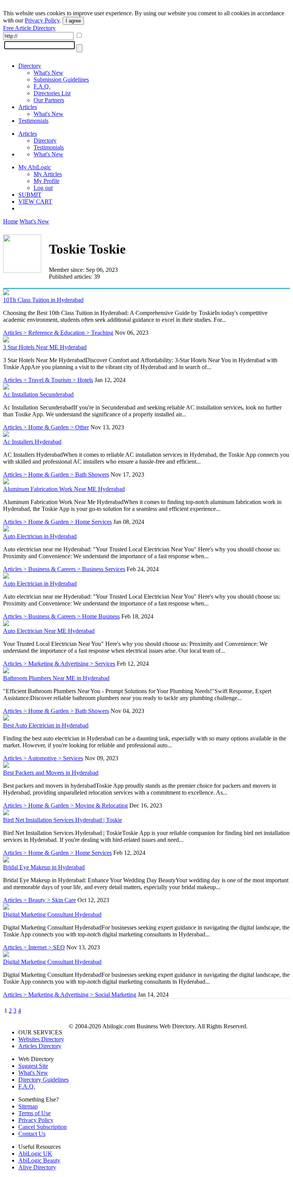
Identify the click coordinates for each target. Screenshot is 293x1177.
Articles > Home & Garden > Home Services (57, 522)
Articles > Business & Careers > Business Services (64, 569)
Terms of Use (34, 1113)
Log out (43, 188)
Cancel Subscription (42, 1127)
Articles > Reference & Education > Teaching (58, 332)
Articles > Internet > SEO (34, 947)
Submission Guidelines (61, 79)
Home (10, 221)
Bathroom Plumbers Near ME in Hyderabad (56, 678)
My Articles (48, 174)
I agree (73, 21)
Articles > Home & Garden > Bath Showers (56, 474)
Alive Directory (37, 1167)
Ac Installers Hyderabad (32, 441)
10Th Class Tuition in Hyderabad (43, 300)
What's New (48, 72)
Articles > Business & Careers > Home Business (61, 616)
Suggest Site (33, 1066)
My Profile (47, 181)
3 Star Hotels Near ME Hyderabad (45, 347)
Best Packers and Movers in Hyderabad (50, 772)
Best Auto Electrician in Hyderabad (46, 725)
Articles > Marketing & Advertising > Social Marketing (69, 994)
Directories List (52, 93)
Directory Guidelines (43, 1079)
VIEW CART (35, 201)
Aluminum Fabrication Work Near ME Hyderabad (64, 489)
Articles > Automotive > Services (43, 758)
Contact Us (31, 1133)
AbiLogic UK (35, 1153)
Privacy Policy (42, 20)
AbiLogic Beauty (39, 1160)
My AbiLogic (34, 167)
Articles (27, 107)
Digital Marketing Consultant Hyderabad (52, 914)
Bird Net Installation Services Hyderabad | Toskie (62, 820)
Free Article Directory (29, 28)
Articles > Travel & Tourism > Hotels (48, 380)
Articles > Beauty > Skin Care (39, 900)
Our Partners (49, 100)
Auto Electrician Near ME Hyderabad (49, 631)
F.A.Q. (42, 86)
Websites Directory (41, 1039)
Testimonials (33, 120)
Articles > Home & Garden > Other (46, 427)
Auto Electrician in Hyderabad (40, 536)
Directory (29, 66)
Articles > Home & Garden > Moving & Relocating (65, 805)
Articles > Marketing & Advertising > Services (59, 663)
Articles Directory (39, 1046)
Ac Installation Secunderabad (38, 394)
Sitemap (28, 1106)
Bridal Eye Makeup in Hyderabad (44, 867)
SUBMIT (30, 194)
